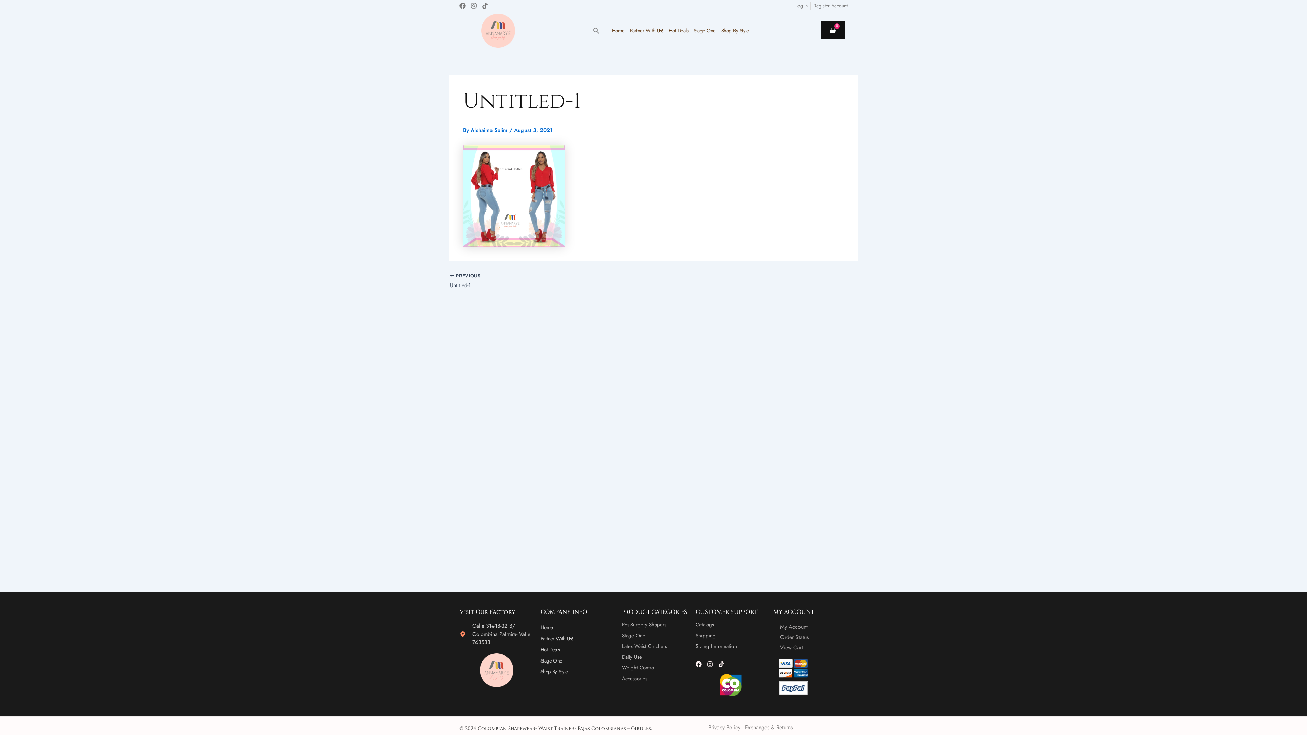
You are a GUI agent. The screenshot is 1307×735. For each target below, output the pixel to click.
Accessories (634, 678)
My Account (794, 627)
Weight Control (638, 667)
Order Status (794, 637)
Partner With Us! (646, 30)
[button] (596, 30)
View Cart (791, 647)
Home (618, 30)
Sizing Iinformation (716, 646)
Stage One (705, 30)
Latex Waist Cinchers (644, 646)
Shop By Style (735, 30)
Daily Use (632, 657)
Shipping (706, 635)
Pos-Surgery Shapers (644, 624)
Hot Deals (679, 30)
